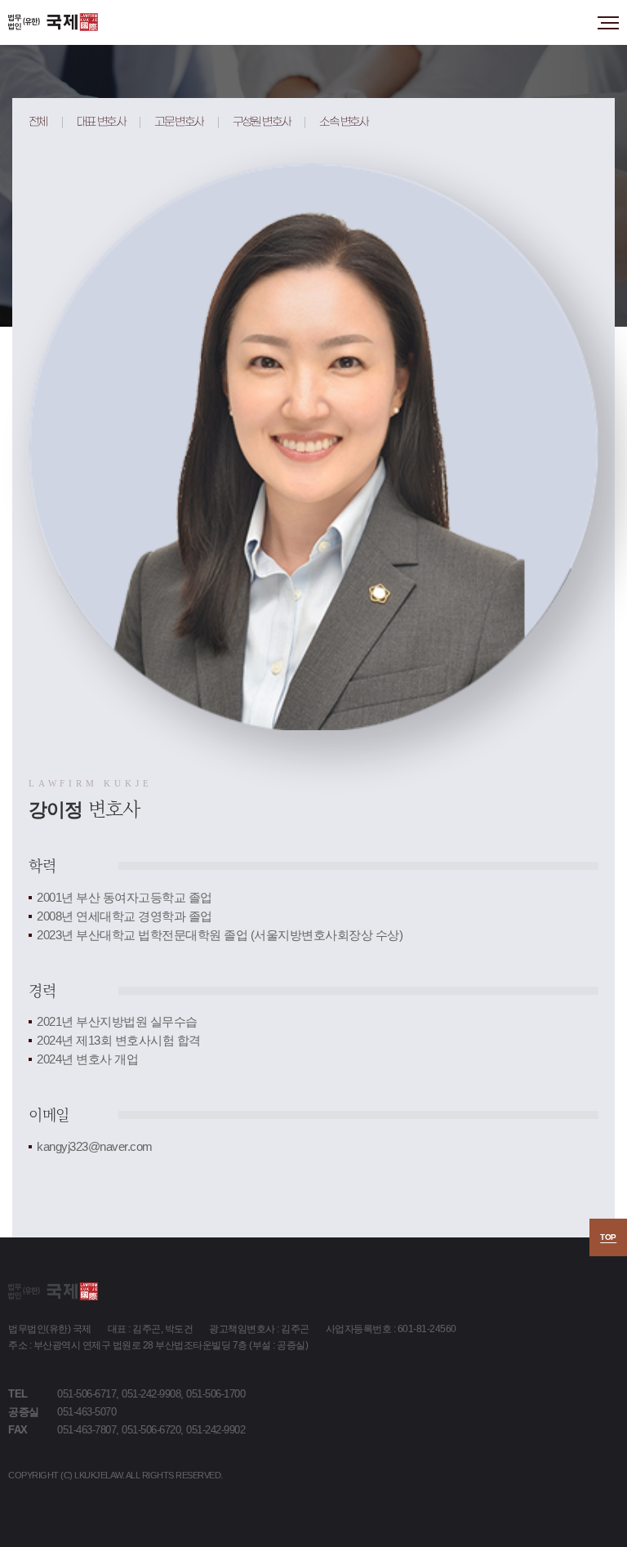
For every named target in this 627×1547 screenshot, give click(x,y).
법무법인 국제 (53, 22)
